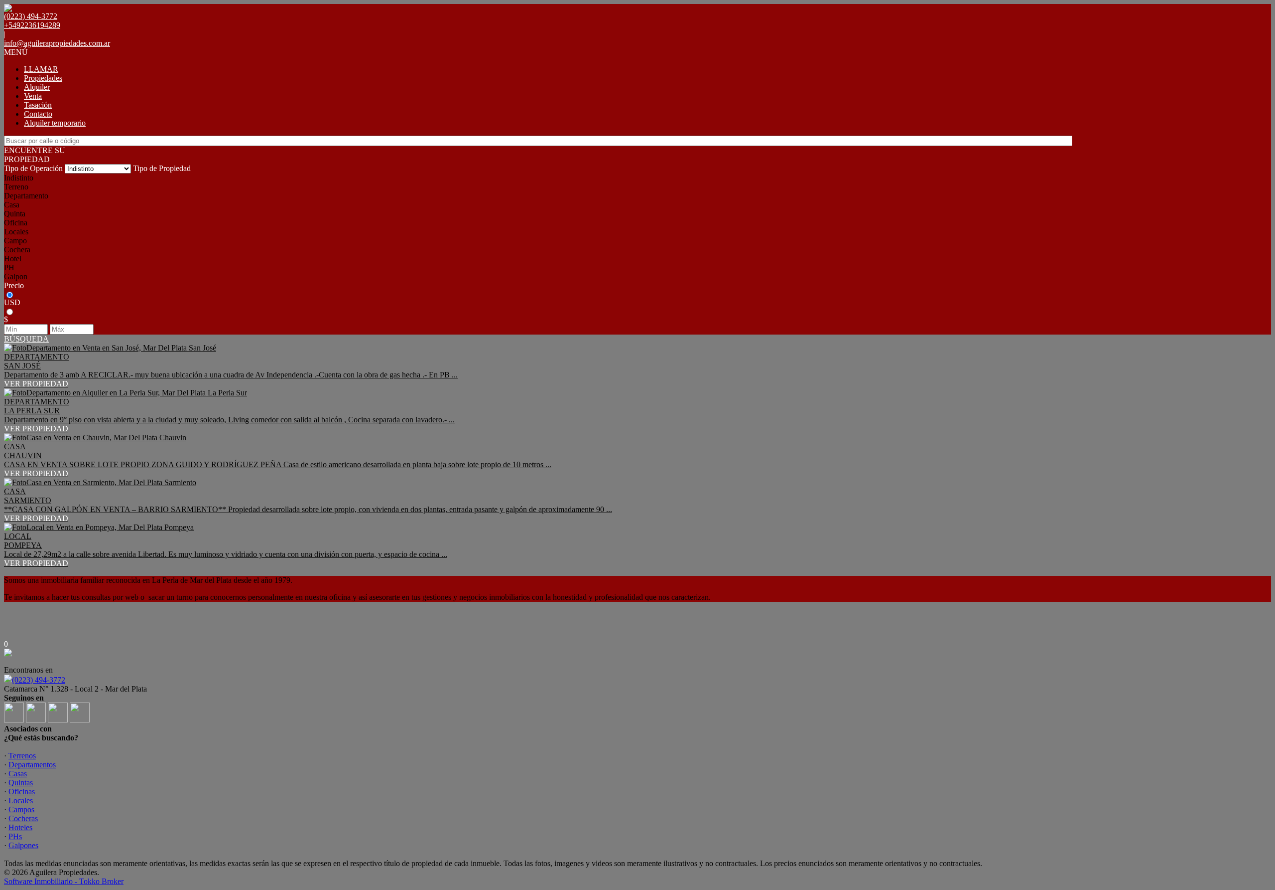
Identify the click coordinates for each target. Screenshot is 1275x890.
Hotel (12, 258)
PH (9, 267)
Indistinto (18, 178)
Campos (21, 809)
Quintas (20, 782)
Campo (15, 240)
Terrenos (22, 755)
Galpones (23, 845)
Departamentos (32, 764)
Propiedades (43, 78)
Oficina (15, 222)
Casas (17, 773)
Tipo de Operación (33, 168)
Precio (14, 285)
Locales (16, 231)
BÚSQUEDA (26, 339)
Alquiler (37, 87)
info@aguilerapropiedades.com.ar (57, 43)
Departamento (26, 195)
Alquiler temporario (55, 123)
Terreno (16, 186)
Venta (33, 96)
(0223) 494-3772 (38, 680)
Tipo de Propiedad (162, 168)
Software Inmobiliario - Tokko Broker (64, 881)
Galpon (15, 276)
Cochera (17, 249)
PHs (15, 836)
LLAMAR (41, 69)
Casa (11, 204)
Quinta (14, 213)
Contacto (38, 114)
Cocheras (23, 818)
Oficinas (21, 791)
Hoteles (20, 827)
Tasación (38, 105)
